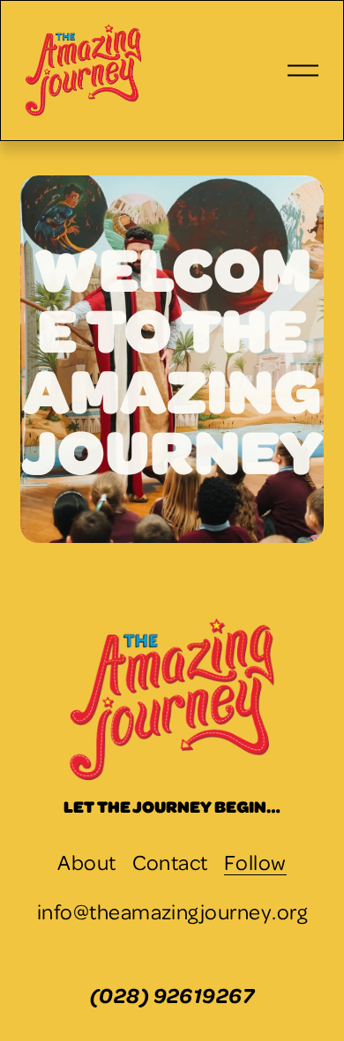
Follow (255, 861)
